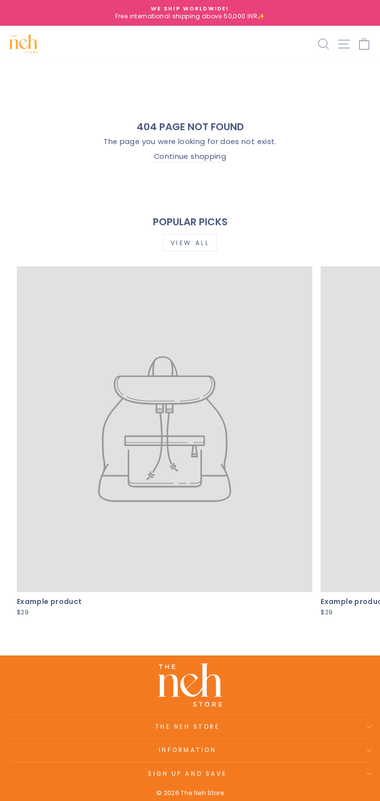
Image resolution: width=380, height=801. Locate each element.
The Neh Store (187, 727)
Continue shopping (190, 156)
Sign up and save (187, 774)
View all (190, 243)
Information (188, 750)
